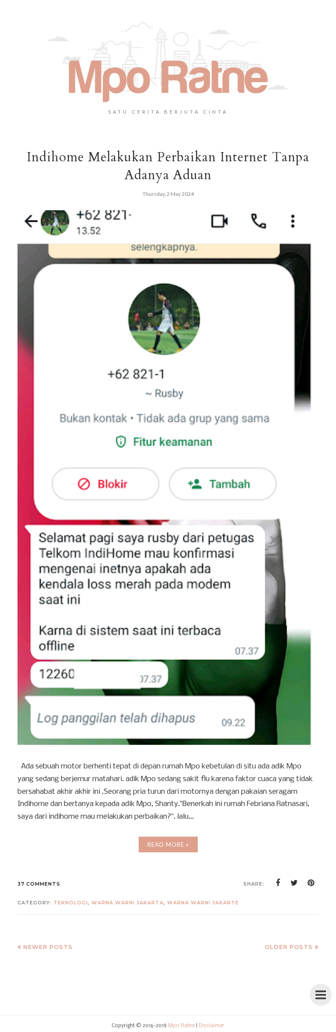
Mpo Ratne (181, 1026)
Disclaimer (211, 1026)
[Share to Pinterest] (311, 883)
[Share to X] (294, 883)
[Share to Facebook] (278, 883)
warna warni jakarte (203, 903)
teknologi (70, 903)
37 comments (39, 884)
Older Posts (289, 946)
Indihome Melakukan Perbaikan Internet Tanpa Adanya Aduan (168, 166)
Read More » (168, 844)
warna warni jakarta (127, 903)
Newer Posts (48, 946)
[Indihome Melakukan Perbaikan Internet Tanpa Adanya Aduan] (168, 743)
